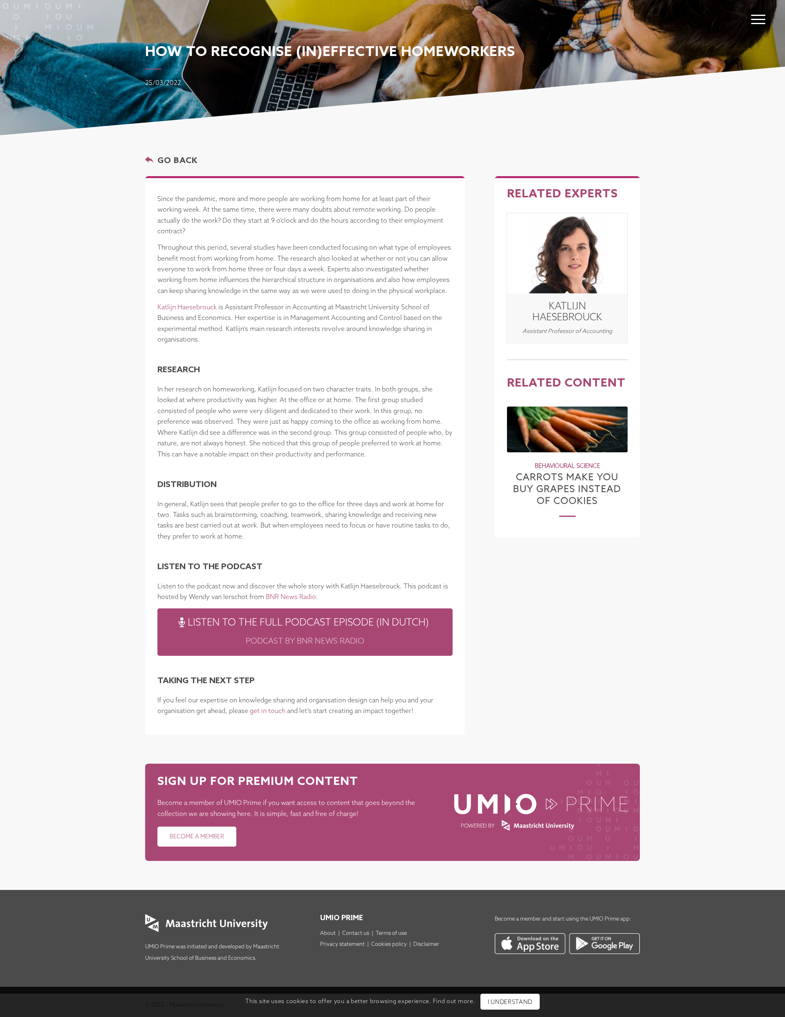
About (328, 933)
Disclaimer (426, 944)
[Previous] (519, 451)
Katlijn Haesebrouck (187, 307)
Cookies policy (389, 944)
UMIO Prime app (610, 919)
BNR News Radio (291, 597)
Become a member (518, 919)
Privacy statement (342, 944)
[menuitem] (758, 11)
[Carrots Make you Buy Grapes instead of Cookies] (567, 429)
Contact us (355, 933)
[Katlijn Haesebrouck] (567, 253)
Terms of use (391, 933)
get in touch (267, 711)
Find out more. (454, 1001)
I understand (510, 1002)
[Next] (615, 451)
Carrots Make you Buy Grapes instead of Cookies (567, 489)
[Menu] (758, 19)
